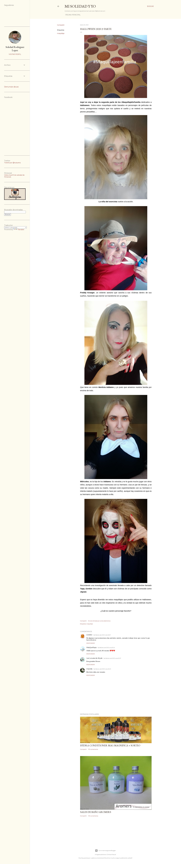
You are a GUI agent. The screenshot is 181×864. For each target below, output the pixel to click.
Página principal (73, 15)
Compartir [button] (60, 25)
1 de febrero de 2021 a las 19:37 (112, 658)
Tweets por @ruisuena (12, 163)
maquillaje (60, 33)
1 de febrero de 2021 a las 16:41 (106, 647)
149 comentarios (93, 816)
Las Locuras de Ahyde (94, 658)
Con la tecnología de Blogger (107, 850)
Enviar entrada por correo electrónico (99, 621)
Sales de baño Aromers (95, 812)
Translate (21, 229)
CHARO (89, 635)
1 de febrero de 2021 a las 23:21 (102, 669)
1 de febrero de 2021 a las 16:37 (102, 635)
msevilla (89, 669)
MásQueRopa (91, 647)
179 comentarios (93, 749)
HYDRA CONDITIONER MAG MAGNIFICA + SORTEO (110, 745)
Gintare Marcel (111, 854)
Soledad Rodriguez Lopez (15, 48)
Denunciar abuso (11, 87)
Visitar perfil (15, 54)
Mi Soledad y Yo (80, 6)
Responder (90, 643)
